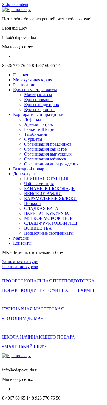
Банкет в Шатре (39, 129)
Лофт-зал (32, 119)
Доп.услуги (24, 173)
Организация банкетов (45, 149)
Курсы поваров (38, 99)
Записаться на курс (20, 261)
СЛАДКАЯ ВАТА (41, 208)
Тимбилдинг (36, 134)
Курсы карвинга (39, 109)
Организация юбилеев (45, 159)
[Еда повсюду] (16, 9)
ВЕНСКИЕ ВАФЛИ (43, 193)
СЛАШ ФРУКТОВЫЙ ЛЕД (50, 223)
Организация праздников (48, 144)
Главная (20, 75)
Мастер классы (38, 94)
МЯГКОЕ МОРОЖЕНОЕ (48, 218)
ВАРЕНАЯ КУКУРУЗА (46, 213)
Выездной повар (28, 169)
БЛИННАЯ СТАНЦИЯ (46, 178)
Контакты (22, 243)
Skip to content (15, 4)
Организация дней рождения (51, 164)
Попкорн (32, 203)
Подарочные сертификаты (49, 233)
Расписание (24, 84)
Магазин (21, 238)
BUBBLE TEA (38, 228)
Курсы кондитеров (41, 104)
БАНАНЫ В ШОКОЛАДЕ (49, 188)
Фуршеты (33, 139)
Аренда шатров (38, 124)
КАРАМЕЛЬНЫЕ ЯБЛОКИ (50, 198)
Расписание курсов (20, 266)
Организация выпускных (48, 154)
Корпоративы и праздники (38, 114)
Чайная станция (39, 183)
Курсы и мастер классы (35, 89)
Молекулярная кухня (32, 79)
